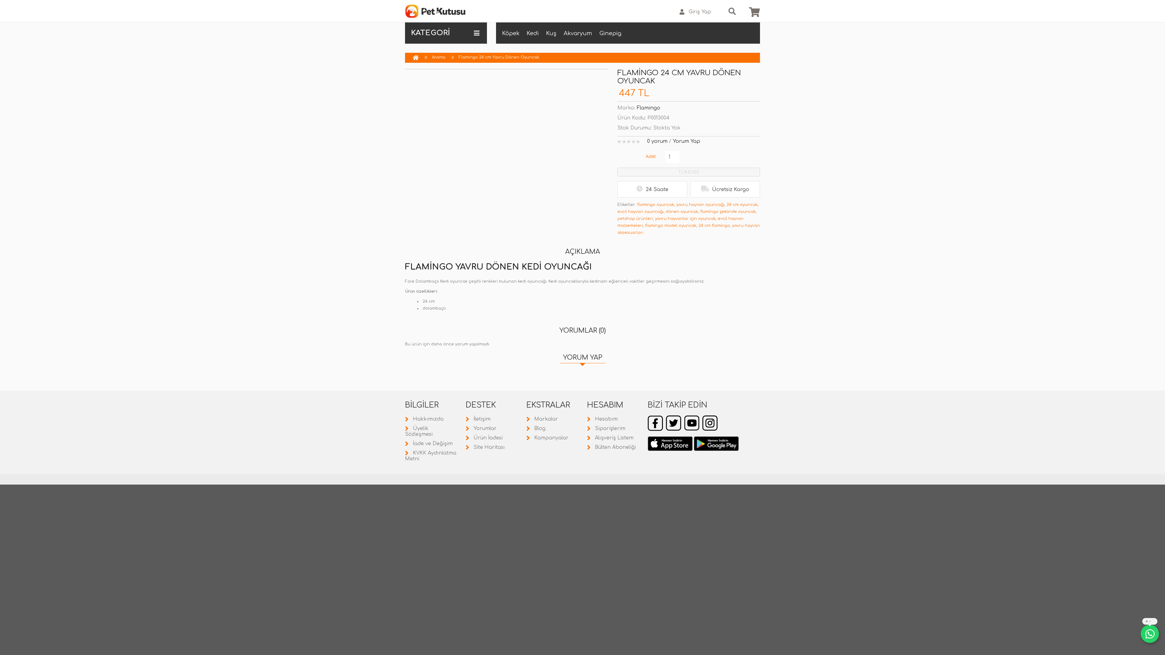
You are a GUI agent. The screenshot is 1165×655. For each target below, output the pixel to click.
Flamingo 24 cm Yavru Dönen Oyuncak (499, 57)
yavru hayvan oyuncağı (700, 205)
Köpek (510, 33)
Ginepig (610, 33)
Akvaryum (578, 33)
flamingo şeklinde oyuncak (728, 212)
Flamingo (648, 108)
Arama (438, 57)
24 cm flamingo (714, 225)
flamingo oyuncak (655, 205)
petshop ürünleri (635, 219)
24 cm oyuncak (742, 205)
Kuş (551, 33)
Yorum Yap (686, 141)
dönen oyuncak (682, 212)
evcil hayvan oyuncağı (640, 212)
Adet (651, 156)
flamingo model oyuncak (670, 225)
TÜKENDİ (688, 172)
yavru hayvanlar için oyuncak (685, 219)
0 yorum (657, 141)
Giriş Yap (700, 12)
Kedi (533, 33)
